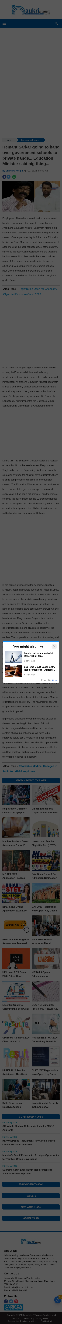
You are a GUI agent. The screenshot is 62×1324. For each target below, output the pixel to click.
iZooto (54, 680)
